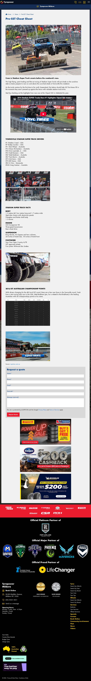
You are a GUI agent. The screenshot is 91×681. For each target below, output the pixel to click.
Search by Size (75, 588)
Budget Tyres (6, 639)
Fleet (72, 624)
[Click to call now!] (75, 2)
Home (9, 14)
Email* (9, 385)
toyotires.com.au (15, 364)
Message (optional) (13, 397)
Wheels (73, 598)
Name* (9, 373)
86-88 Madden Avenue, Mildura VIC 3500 (14, 595)
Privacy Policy (42, 410)
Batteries (72, 607)
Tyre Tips (73, 595)
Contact (73, 616)
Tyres (72, 584)
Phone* (9, 379)
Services (73, 605)
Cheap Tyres (6, 642)
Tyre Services (74, 609)
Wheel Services (75, 612)
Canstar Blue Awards (8, 637)
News (72, 626)
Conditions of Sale (23, 678)
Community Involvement (79, 621)
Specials (73, 614)
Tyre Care (73, 593)
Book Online (75, 619)
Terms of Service (54, 410)
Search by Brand (75, 591)
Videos (72, 628)
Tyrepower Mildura (47, 6)
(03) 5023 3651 (11, 600)
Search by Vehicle (75, 586)
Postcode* (10, 391)
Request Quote (13, 414)
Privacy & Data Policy (12, 678)
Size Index (5, 635)
